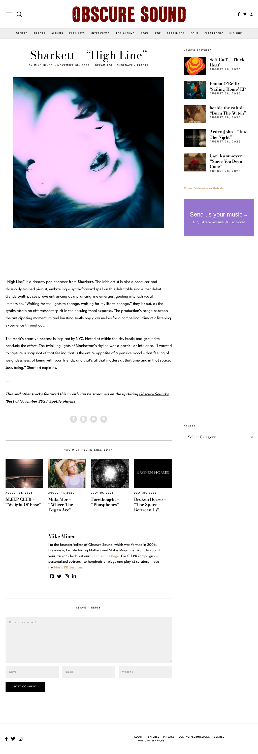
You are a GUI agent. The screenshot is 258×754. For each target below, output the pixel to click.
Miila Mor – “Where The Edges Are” (60, 504)
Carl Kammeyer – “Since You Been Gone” (227, 161)
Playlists (77, 33)
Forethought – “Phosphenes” (105, 502)
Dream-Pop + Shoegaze (114, 65)
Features (153, 737)
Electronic (214, 33)
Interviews (100, 33)
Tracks (39, 33)
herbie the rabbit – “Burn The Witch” (228, 110)
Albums (57, 33)
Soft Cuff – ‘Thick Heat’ (227, 62)
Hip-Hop (236, 33)
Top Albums (125, 33)
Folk (195, 33)
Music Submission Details (204, 188)
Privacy (169, 737)
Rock (145, 33)
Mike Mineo (43, 65)
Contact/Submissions (194, 737)
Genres (22, 33)
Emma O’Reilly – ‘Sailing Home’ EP (228, 86)
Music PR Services (151, 741)
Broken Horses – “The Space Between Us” (150, 504)
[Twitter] (245, 14)
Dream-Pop (176, 33)
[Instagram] (251, 14)
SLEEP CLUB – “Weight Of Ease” (23, 502)
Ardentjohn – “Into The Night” (228, 134)
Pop (158, 33)
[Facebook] (238, 14)
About (138, 737)
